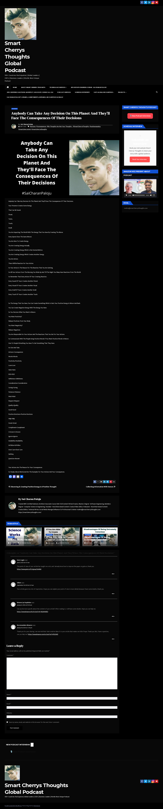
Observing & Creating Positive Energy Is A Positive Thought (33, 486)
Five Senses (14, 109)
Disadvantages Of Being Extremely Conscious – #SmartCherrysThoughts (98, 540)
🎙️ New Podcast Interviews (140, 116)
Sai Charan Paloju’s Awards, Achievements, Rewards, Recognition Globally (35, 97)
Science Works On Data (20, 539)
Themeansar (36, 806)
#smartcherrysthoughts (39, 129)
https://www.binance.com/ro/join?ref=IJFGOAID (43, 634)
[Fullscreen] (154, 195)
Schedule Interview (82, 92)
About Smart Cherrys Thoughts (33, 87)
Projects (122, 92)
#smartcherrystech (24, 129)
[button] (157, 92)
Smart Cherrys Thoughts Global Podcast (17, 56)
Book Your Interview (140, 159)
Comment (10, 655)
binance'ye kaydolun (24, 602)
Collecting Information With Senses (100, 486)
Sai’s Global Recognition (103, 92)
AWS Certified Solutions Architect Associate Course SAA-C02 (30, 92)
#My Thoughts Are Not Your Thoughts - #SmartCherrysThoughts (68, 126)
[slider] (139, 195)
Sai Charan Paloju (27, 124)
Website (9, 713)
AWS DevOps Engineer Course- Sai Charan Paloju (89, 87)
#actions (33, 126)
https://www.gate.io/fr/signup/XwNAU (29, 569)
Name (9, 694)
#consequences (41, 126)
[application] (140, 188)
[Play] (126, 195)
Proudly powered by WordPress (13, 806)
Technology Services (58, 87)
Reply (113, 574)
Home (15, 87)
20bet (19, 582)
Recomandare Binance (24, 625)
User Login (20, 560)
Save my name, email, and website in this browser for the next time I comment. (34, 722)
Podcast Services (64, 92)
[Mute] (151, 195)
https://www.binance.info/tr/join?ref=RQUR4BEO (32, 611)
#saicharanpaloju (95, 126)
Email (9, 704)
